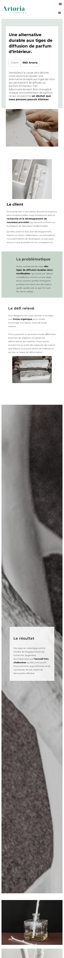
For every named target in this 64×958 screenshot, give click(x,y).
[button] (59, 12)
